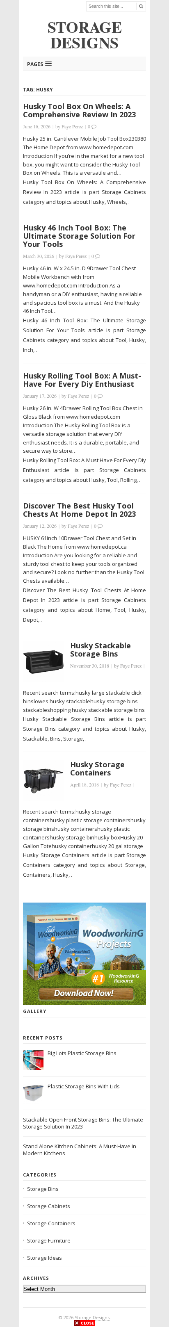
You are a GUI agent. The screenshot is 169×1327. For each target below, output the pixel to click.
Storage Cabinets (48, 1206)
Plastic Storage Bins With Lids (84, 1086)
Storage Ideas (44, 1257)
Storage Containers (51, 1223)
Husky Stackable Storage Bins (100, 649)
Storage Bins (43, 1188)
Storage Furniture (49, 1240)
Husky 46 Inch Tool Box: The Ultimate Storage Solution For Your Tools (79, 235)
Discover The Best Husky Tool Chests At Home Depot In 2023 (79, 510)
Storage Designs (92, 1317)
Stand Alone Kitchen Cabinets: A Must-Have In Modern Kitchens (79, 1149)
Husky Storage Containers (97, 768)
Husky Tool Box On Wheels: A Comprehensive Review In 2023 (79, 110)
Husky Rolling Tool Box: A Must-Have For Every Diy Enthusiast (82, 380)
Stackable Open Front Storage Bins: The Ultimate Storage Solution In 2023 (83, 1123)
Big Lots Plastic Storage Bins (82, 1053)
